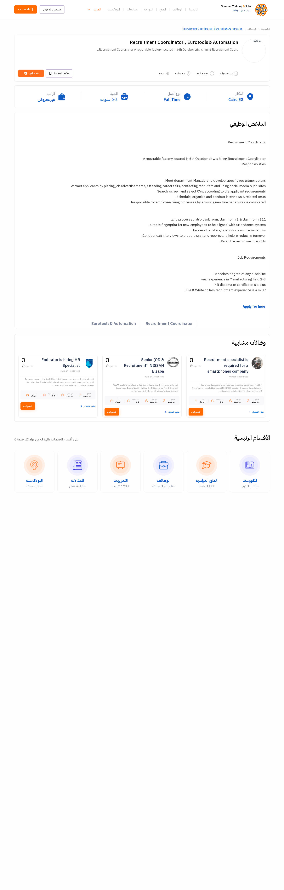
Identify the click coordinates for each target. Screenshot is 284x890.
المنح (163, 9)
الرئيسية (193, 9)
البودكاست (113, 9)
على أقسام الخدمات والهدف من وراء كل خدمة (47, 439)
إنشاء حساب (25, 9)
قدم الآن (34, 73)
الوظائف (177, 9)
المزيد (97, 9)
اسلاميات (132, 9)
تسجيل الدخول (52, 9)
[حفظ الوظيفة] (191, 360)
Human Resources (238, 376)
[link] (245, 9)
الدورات (148, 9)
